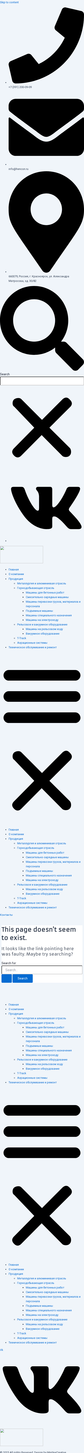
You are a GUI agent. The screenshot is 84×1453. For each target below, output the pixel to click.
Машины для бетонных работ (45, 592)
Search (5, 374)
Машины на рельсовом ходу (44, 629)
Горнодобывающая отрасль (35, 588)
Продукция (16, 578)
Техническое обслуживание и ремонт (33, 647)
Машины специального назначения (49, 615)
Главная (14, 569)
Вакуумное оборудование (42, 633)
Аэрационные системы (32, 642)
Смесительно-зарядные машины (47, 597)
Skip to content (9, 2)
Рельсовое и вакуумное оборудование (42, 624)
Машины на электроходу (42, 620)
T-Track (21, 638)
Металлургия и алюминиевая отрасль (41, 583)
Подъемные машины (39, 610)
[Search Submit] (7, 978)
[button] (42, 329)
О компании (16, 574)
